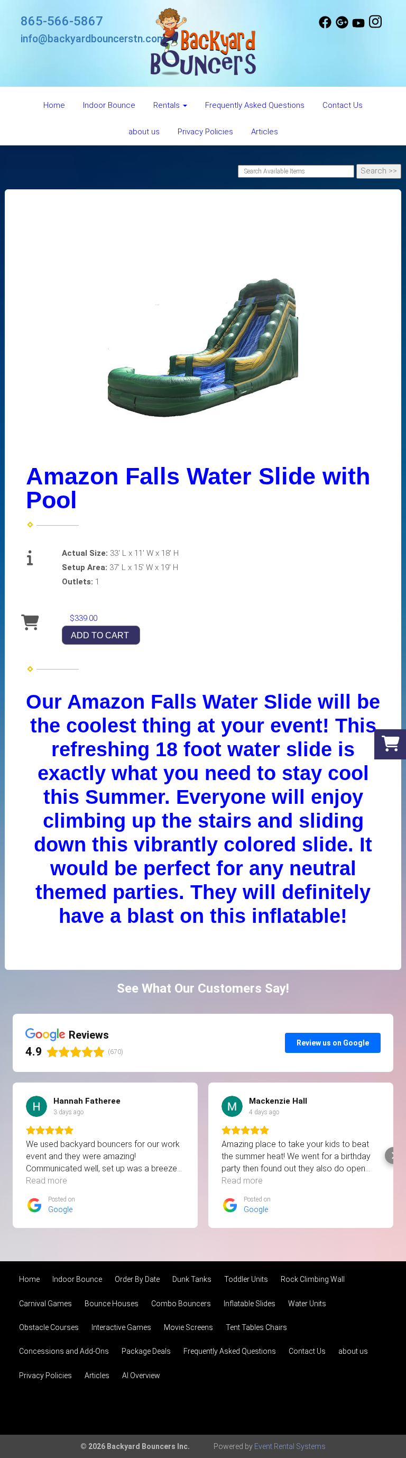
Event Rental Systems (290, 1446)
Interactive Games (121, 1327)
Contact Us (342, 105)
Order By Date (137, 1279)
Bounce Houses (112, 1303)
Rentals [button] (167, 105)
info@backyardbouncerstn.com (93, 39)
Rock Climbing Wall (313, 1279)
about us (144, 131)
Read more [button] (46, 1181)
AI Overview (141, 1375)
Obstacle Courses (49, 1327)
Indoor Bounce (109, 105)
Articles (264, 131)
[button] (12, 1155)
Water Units (307, 1303)
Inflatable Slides (249, 1303)
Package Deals (146, 1351)
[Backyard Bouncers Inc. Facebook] (325, 26)
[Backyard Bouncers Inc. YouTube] (358, 26)
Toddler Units (246, 1279)
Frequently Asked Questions (254, 105)
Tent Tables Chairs (256, 1327)
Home (54, 105)
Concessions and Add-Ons (64, 1351)
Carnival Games (45, 1303)
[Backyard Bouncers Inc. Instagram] (375, 26)
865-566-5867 (62, 21)
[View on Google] (36, 1106)
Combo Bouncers (181, 1303)
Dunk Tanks (191, 1279)
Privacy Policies (205, 131)
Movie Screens (188, 1327)
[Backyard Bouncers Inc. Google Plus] (342, 26)
